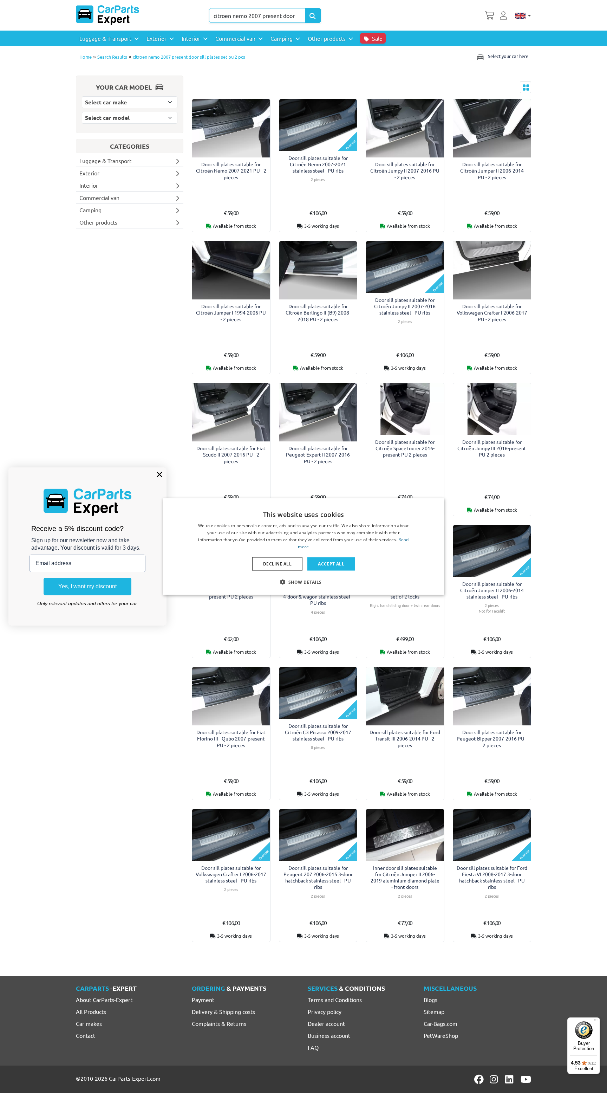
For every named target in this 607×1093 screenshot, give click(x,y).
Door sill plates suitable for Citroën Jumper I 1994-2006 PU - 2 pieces (231, 312)
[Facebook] (479, 1079)
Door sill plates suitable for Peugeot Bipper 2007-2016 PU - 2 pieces (492, 738)
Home (85, 57)
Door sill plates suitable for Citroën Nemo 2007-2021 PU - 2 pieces (231, 170)
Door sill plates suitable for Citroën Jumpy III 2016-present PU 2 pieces (491, 448)
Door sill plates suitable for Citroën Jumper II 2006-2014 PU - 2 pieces (492, 170)
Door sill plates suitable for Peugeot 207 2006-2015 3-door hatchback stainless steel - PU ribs (318, 877)
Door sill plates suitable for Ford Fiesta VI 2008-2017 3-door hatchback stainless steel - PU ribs (492, 877)
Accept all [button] (331, 564)
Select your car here (507, 56)
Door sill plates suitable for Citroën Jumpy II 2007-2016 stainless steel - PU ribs (405, 306)
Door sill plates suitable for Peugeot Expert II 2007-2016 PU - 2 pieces (318, 454)
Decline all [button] (277, 564)
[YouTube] (526, 1079)
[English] (523, 15)
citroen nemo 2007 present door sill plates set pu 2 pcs (189, 57)
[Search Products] (313, 15)
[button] (303, 581)
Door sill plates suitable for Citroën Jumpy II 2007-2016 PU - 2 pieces (404, 170)
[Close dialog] (159, 474)
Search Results (112, 57)
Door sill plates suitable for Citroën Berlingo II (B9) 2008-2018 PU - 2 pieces (318, 312)
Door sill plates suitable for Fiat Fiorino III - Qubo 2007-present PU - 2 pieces (231, 738)
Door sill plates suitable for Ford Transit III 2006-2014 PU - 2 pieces (405, 738)
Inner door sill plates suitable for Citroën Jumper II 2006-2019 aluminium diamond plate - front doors (405, 877)
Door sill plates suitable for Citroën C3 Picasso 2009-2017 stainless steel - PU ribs (318, 732)
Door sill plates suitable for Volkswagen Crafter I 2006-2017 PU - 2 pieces (492, 312)
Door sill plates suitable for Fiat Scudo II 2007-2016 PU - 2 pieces (231, 454)
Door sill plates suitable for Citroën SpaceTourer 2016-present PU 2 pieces (405, 448)
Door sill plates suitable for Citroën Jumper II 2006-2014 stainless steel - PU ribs (492, 590)
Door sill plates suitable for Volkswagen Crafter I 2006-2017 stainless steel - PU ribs (231, 874)
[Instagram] (495, 1079)
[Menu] (596, 1021)
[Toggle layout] (525, 87)
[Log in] (504, 14)
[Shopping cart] (489, 14)
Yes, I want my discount (87, 586)
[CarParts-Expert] (107, 15)
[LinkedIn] (510, 1079)
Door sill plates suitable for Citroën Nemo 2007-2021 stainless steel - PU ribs (318, 164)
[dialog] (303, 546)
